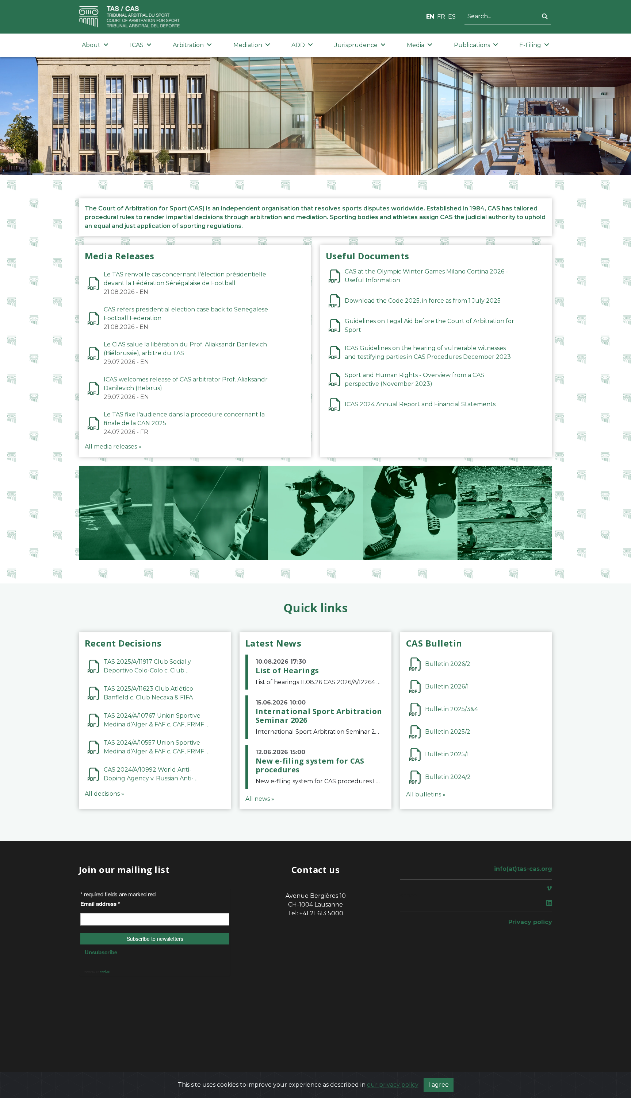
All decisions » (104, 793)
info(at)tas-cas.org (523, 868)
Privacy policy (530, 922)
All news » (259, 798)
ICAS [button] (137, 45)
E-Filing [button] (530, 45)
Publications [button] (472, 45)
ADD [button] (298, 45)
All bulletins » (425, 794)
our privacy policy (392, 1084)
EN (430, 16)
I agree (438, 1084)
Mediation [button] (247, 45)
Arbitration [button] (188, 45)
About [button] (91, 45)
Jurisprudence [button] (356, 45)
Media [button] (415, 45)
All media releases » (113, 446)
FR (441, 16)
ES (452, 16)
